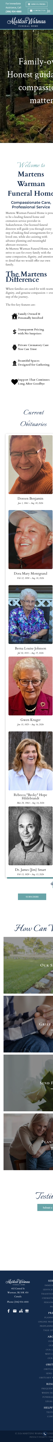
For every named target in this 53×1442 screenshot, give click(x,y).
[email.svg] (15, 1313)
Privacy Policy (38, 1437)
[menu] (49, 11)
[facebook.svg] (9, 1314)
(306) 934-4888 (13, 11)
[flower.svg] (27, 1314)
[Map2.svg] (21, 1314)
